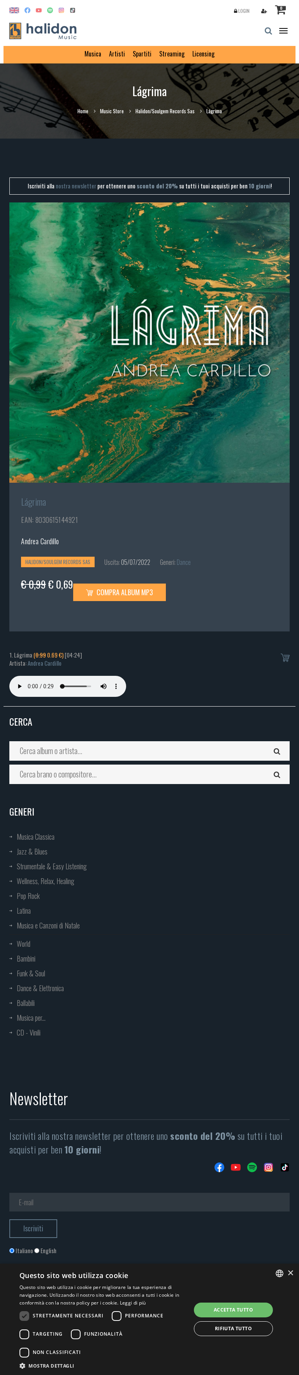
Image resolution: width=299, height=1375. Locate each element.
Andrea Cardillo (40, 541)
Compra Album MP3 (124, 592)
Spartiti (142, 53)
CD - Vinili (28, 1032)
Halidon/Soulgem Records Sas (165, 111)
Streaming (172, 53)
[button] (102, 1365)
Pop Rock (28, 896)
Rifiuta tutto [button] (233, 1328)
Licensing (203, 53)
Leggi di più (133, 1302)
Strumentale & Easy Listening (52, 866)
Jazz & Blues (32, 851)
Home (82, 111)
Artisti (117, 53)
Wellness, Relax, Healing (45, 881)
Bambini (26, 958)
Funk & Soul (31, 973)
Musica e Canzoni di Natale (48, 925)
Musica (92, 53)
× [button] (290, 1273)
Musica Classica (36, 837)
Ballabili (26, 1003)
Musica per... (31, 1018)
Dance (184, 562)
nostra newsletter (76, 185)
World (23, 944)
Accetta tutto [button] (233, 1309)
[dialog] (149, 1319)
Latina (24, 911)
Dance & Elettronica (40, 988)
